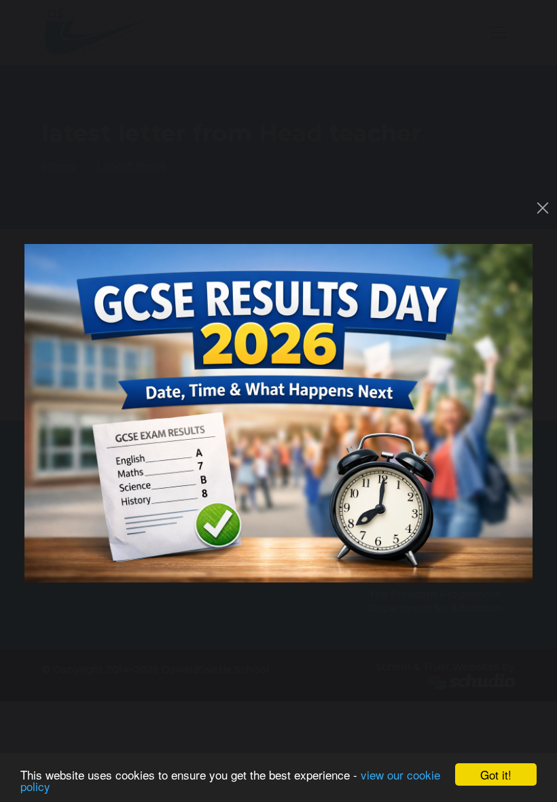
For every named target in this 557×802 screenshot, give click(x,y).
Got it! (495, 774)
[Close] (542, 208)
